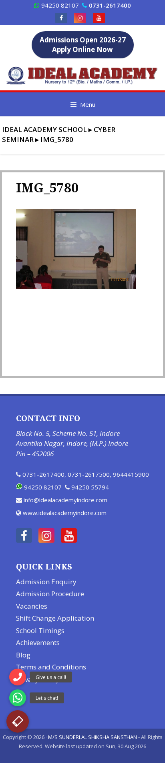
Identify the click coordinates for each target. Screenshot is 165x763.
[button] (17, 721)
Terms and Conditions (51, 666)
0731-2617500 (89, 474)
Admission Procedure (50, 593)
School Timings (40, 630)
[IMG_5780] (76, 287)
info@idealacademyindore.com (65, 500)
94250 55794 (90, 487)
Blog (23, 654)
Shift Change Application (55, 618)
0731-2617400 (43, 474)
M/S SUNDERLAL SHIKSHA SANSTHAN (92, 737)
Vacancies (31, 606)
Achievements (38, 642)
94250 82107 (60, 5)
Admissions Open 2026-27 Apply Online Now (83, 44)
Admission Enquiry (46, 581)
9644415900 (131, 474)
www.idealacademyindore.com (65, 513)
